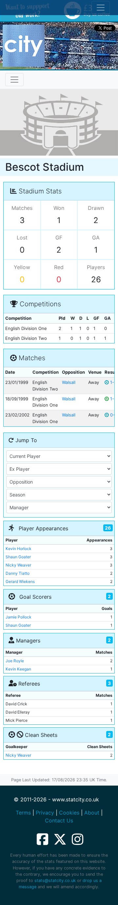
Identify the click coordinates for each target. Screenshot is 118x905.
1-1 (112, 382)
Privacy (45, 812)
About (91, 812)
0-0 (113, 414)
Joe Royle (15, 660)
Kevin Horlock (18, 548)
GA (96, 237)
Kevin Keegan (18, 668)
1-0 (113, 398)
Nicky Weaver (18, 565)
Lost (22, 237)
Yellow (22, 267)
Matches (21, 208)
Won (58, 208)
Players (96, 267)
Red (59, 267)
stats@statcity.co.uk (55, 880)
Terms (23, 812)
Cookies (69, 812)
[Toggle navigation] (14, 79)
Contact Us (59, 820)
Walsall (68, 382)
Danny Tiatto (18, 573)
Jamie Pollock (18, 617)
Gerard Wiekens (20, 581)
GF (58, 237)
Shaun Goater (18, 556)
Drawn (96, 208)
